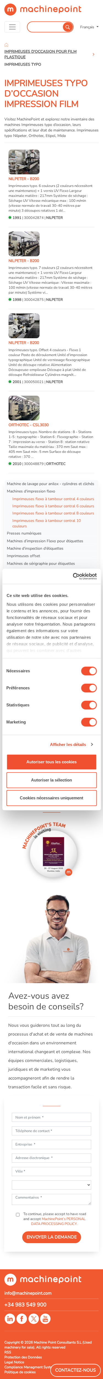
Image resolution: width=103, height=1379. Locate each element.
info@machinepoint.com (28, 1293)
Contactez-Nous (75, 1370)
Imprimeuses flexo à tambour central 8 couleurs (53, 513)
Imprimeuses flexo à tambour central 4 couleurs (53, 499)
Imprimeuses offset (23, 555)
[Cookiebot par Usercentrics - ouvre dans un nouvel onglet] (73, 576)
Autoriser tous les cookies (51, 761)
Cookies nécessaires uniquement (51, 798)
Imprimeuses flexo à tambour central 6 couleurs (53, 506)
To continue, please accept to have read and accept (54, 1219)
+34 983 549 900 (25, 1304)
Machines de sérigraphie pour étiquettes (41, 563)
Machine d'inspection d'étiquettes (35, 548)
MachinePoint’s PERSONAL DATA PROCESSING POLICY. (58, 1221)
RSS (7, 1352)
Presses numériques (24, 533)
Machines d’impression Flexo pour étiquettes (45, 541)
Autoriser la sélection (51, 780)
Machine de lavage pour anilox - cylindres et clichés (50, 483)
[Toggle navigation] (12, 26)
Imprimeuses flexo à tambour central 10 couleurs (46, 523)
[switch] (89, 688)
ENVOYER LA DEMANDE (52, 1237)
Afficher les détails (68, 744)
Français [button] (87, 27)
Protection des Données (23, 1357)
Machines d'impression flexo (31, 491)
